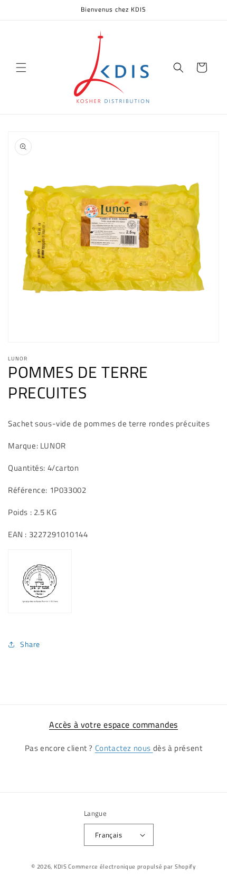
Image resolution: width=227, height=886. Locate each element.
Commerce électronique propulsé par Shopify (131, 866)
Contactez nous (124, 748)
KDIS (60, 866)
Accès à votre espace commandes (113, 724)
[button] (21, 67)
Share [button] (30, 644)
